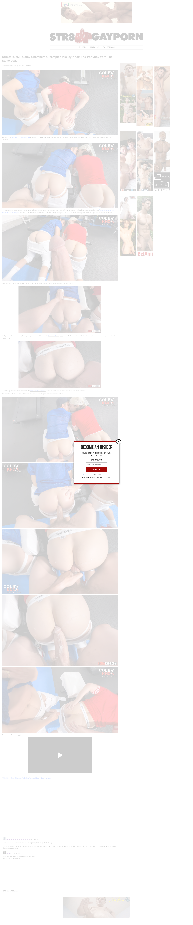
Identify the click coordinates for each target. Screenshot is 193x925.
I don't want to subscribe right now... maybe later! (96, 477)
